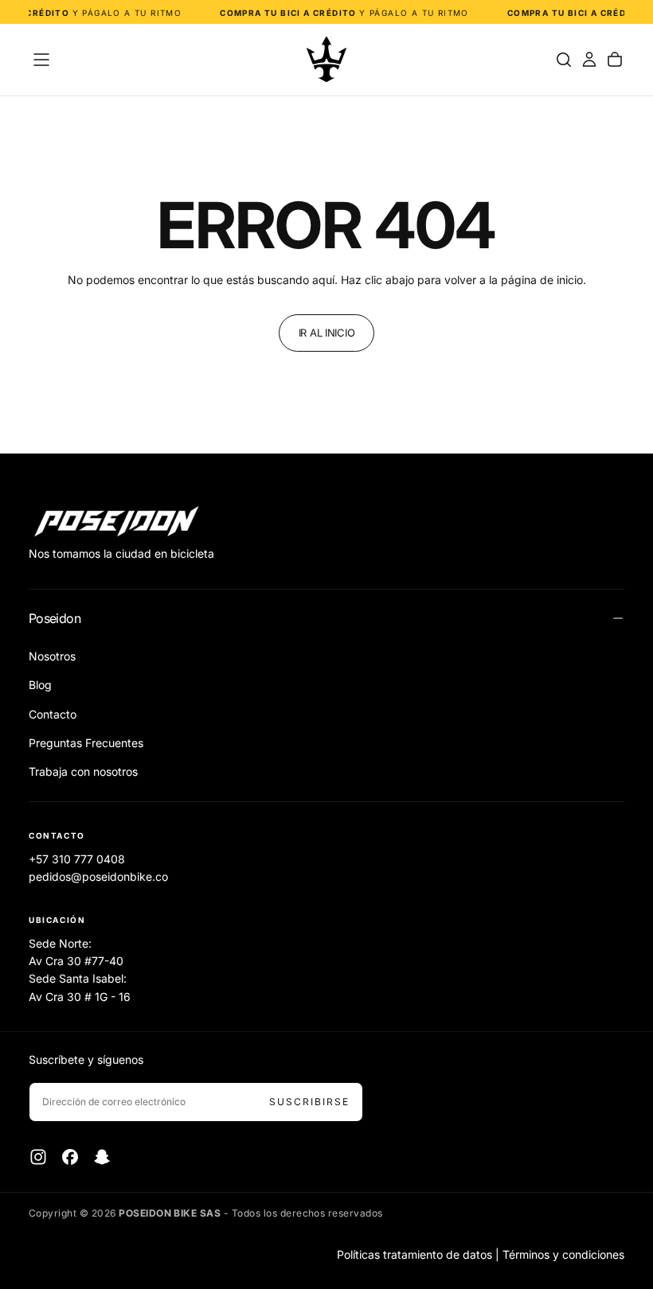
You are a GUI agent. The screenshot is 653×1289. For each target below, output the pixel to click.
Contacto (52, 714)
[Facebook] (70, 1156)
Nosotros (52, 656)
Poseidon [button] (54, 618)
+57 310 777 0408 (77, 859)
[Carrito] (614, 59)
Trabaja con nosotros (83, 771)
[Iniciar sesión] (589, 59)
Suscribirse (309, 1102)
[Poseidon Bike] (116, 522)
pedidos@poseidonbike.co (98, 876)
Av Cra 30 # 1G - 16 (80, 996)
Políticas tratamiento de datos (414, 1254)
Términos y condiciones (563, 1254)
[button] (41, 59)
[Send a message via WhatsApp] (623, 1148)
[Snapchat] (101, 1156)
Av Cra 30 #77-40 (76, 961)
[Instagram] (38, 1156)
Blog (40, 684)
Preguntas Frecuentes (86, 743)
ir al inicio (327, 332)
